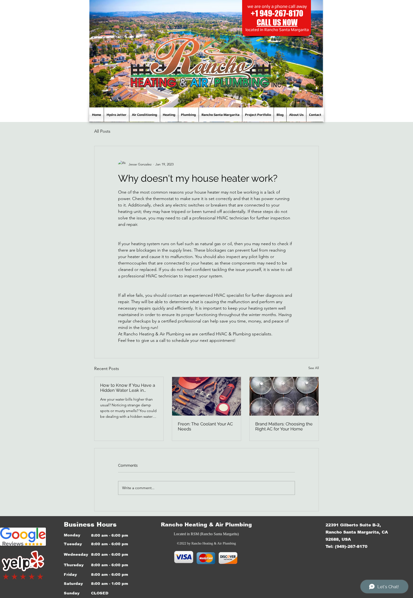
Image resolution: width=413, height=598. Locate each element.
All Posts (102, 131)
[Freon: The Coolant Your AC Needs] (206, 396)
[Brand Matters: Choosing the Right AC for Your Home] (284, 396)
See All (313, 368)
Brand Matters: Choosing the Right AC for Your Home (284, 426)
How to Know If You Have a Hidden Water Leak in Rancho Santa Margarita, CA (128, 388)
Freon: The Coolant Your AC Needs (205, 426)
